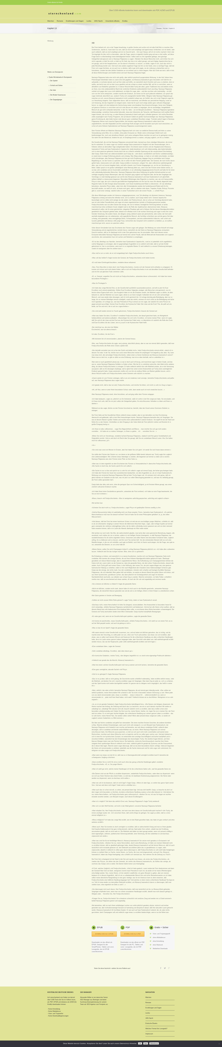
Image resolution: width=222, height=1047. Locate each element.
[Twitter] (165, 968)
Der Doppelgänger (56, 99)
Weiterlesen (154, 1043)
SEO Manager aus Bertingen (89, 1000)
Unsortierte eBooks (112, 21)
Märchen (50, 21)
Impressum (149, 1034)
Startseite (159, 28)
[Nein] (219, 1044)
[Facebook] (161, 968)
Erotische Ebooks (151, 1023)
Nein (145, 1043)
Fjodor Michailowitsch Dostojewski (60, 77)
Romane (60, 21)
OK (140, 1043)
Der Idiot (165, 28)
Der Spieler (54, 81)
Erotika (124, 21)
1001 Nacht (98, 21)
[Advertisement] (59, 53)
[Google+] (169, 968)
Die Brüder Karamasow (58, 95)
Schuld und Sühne (56, 85)
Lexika (88, 21)
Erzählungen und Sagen (75, 21)
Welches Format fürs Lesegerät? (156, 1028)
